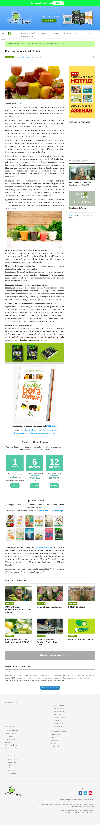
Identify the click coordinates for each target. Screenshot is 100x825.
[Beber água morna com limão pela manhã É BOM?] (18, 626)
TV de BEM (55, 746)
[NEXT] (23, 44)
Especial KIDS (10, 739)
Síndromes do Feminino (13, 748)
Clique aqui (73, 215)
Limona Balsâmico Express (49, 607)
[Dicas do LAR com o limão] (81, 626)
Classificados (12, 771)
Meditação (57, 714)
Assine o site (28, 36)
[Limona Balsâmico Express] (50, 593)
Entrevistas (55, 741)
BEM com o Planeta (11, 730)
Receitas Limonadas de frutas (22, 51)
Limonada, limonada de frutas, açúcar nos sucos (34, 433)
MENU (3, 33)
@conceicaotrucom (44, 547)
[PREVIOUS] (21, 44)
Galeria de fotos (59, 726)
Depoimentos (58, 723)
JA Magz (18, 791)
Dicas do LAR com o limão (80, 640)
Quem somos (55, 735)
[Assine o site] (82, 92)
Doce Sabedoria (59, 706)
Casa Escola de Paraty (77, 208)
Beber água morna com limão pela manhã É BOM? (17, 641)
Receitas (57, 720)
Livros (68, 33)
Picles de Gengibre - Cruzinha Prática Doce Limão (47, 642)
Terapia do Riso (59, 712)
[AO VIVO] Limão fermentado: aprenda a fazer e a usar (18, 609)
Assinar (15, 485)
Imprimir (94, 58)
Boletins (10, 768)
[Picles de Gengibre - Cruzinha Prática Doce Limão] (50, 626)
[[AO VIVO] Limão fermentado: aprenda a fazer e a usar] (18, 593)
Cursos (44, 33)
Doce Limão (52, 426)
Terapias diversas (59, 709)
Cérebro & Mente (59, 717)
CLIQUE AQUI (58, 3)
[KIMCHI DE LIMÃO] (81, 593)
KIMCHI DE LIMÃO (76, 607)
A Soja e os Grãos (11, 745)
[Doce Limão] (12, 33)
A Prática (9, 57)
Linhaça (7, 742)
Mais (78, 33)
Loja (9, 765)
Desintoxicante (10, 736)
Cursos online (12, 759)
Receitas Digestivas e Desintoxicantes (41, 430)
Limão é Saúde (25, 57)
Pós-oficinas (12, 774)
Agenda (55, 33)
